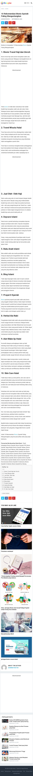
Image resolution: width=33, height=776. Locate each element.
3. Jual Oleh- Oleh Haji (8, 475)
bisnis (6, 107)
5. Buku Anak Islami (8, 479)
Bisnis (6, 8)
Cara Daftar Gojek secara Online (11, 526)
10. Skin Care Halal (8, 489)
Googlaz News (12, 768)
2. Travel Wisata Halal (8, 473)
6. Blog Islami (6, 481)
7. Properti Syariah (8, 483)
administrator (5, 19)
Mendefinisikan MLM (7, 634)
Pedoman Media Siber (17, 771)
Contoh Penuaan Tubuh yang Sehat (18, 745)
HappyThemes (24, 768)
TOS (24, 771)
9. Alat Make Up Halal (8, 487)
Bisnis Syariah (6, 493)
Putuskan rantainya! (7, 551)
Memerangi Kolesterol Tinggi (17, 751)
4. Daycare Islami (7, 477)
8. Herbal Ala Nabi (7, 485)
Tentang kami (8, 771)
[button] (26, 3)
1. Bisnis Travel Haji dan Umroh (11, 471)
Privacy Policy (29, 771)
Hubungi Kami (16, 773)
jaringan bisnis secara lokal (9, 659)
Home (2, 8)
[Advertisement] (16, 88)
